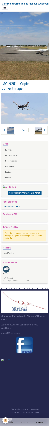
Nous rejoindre (11, 161)
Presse (8, 177)
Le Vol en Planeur (12, 155)
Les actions (9, 167)
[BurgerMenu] (5, 7)
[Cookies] (5, 420)
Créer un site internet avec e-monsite (24, 409)
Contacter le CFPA (11, 206)
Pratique (8, 172)
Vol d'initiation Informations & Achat (24, 193)
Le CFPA (8, 150)
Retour (24, 130)
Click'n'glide (9, 253)
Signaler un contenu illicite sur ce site (24, 412)
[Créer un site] (9, 422)
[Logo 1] (24, 302)
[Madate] (24, 422)
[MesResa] (39, 422)
